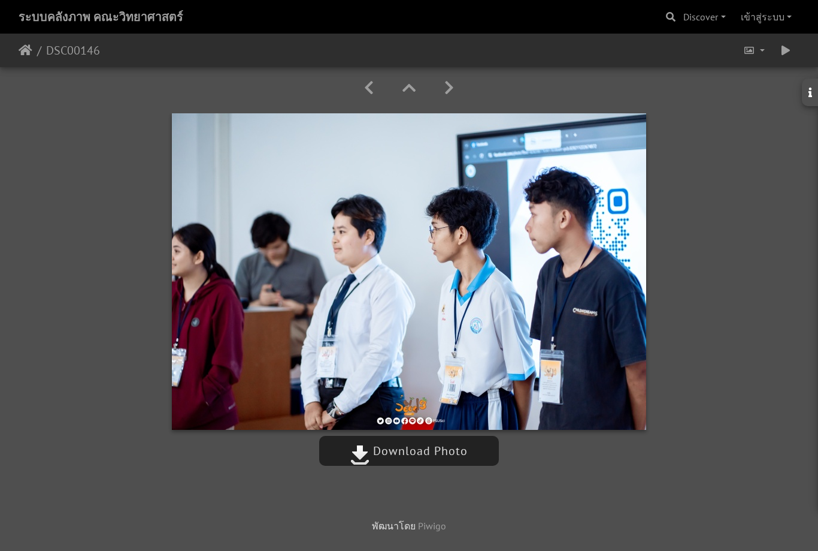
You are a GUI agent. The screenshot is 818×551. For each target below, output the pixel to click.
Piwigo (432, 526)
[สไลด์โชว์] (785, 50)
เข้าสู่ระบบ (762, 17)
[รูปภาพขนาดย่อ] (409, 88)
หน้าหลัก (25, 50)
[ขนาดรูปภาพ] (753, 50)
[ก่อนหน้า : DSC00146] (369, 88)
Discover (700, 17)
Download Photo (418, 451)
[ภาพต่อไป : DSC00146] (449, 88)
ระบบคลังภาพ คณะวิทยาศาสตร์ (101, 17)
